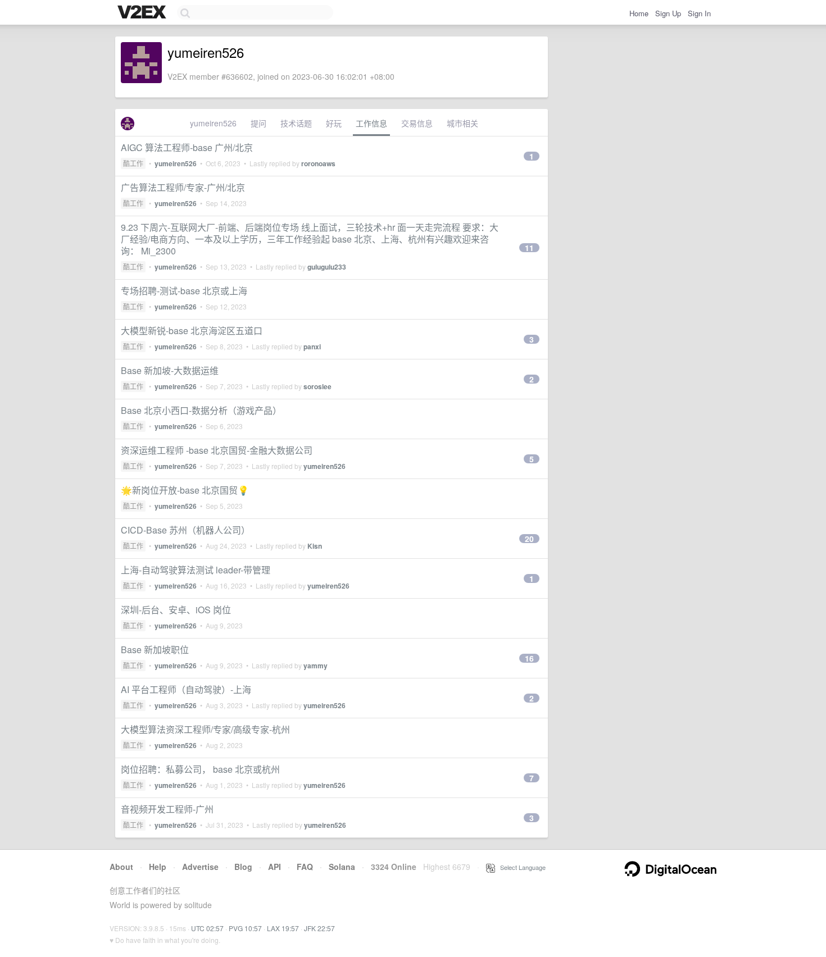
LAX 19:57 (283, 928)
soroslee (317, 386)
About (121, 866)
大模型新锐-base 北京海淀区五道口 (191, 330)
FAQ (305, 866)
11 (529, 247)
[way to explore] (143, 12)
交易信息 (417, 123)
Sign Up (668, 13)
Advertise (200, 866)
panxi (312, 346)
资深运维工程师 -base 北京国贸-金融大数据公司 (216, 450)
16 (529, 658)
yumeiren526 (213, 123)
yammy (315, 665)
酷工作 (133, 163)
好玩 (334, 123)
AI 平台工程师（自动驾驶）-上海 (186, 689)
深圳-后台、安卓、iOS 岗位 (176, 609)
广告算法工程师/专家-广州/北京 (183, 187)
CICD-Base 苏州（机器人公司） (185, 529)
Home (638, 13)
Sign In (699, 13)
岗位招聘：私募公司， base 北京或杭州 (200, 769)
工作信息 (371, 123)
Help (157, 866)
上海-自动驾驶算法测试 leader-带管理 (195, 569)
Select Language (520, 867)
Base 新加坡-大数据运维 (170, 370)
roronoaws (318, 163)
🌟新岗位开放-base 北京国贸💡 (185, 490)
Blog (243, 866)
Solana (342, 866)
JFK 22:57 (319, 928)
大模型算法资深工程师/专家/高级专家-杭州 (205, 729)
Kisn (314, 546)
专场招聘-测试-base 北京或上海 (184, 290)
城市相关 (462, 123)
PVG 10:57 (245, 928)
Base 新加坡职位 (155, 649)
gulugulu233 (326, 267)
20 (529, 538)
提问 (258, 123)
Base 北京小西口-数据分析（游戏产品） (201, 410)
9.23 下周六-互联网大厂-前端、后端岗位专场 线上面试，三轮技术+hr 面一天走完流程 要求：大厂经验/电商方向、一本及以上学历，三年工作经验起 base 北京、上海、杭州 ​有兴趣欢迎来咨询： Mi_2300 (309, 239)
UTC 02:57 (207, 928)
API (274, 866)
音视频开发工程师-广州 (167, 809)
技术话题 (296, 123)
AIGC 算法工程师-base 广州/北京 (187, 147)
